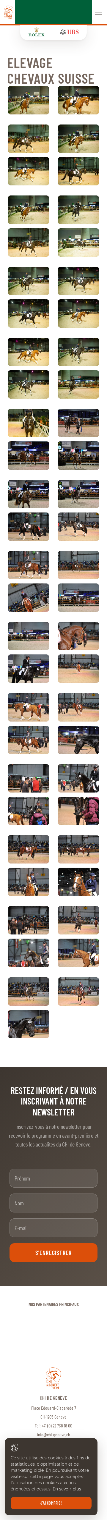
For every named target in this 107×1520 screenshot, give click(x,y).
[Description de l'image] (28, 100)
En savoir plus (67, 1489)
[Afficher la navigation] (98, 12)
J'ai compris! (51, 1503)
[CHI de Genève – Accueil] (8, 12)
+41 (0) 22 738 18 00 (56, 1425)
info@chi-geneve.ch (53, 1434)
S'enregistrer (53, 1252)
